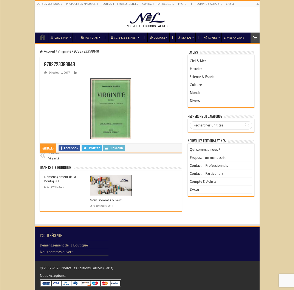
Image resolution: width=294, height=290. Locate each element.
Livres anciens (234, 37)
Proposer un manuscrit (82, 3)
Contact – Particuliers (158, 3)
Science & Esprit (125, 37)
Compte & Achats (208, 3)
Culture (159, 37)
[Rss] (257, 4)
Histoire (91, 37)
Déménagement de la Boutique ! (64, 245)
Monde (186, 37)
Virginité (64, 51)
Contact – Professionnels (120, 3)
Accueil (42, 37)
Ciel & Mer (61, 37)
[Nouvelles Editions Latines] (147, 20)
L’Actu (182, 3)
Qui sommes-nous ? (49, 3)
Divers (212, 37)
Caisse (230, 3)
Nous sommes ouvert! (106, 200)
